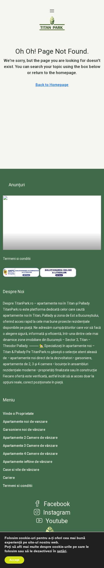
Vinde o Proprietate (18, 413)
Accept (14, 560)
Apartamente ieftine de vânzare (27, 462)
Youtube (56, 521)
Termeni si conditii (16, 259)
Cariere (9, 478)
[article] (52, 222)
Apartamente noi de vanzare (25, 422)
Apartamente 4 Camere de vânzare (30, 454)
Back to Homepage (52, 85)
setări (61, 551)
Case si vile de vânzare (21, 470)
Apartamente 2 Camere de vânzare (30, 438)
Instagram (56, 512)
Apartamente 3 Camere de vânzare (30, 446)
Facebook (56, 504)
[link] (52, 232)
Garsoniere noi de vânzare (24, 430)
